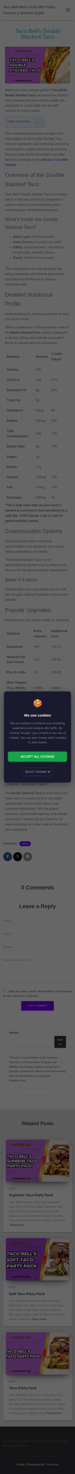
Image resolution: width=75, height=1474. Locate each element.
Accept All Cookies (37, 756)
